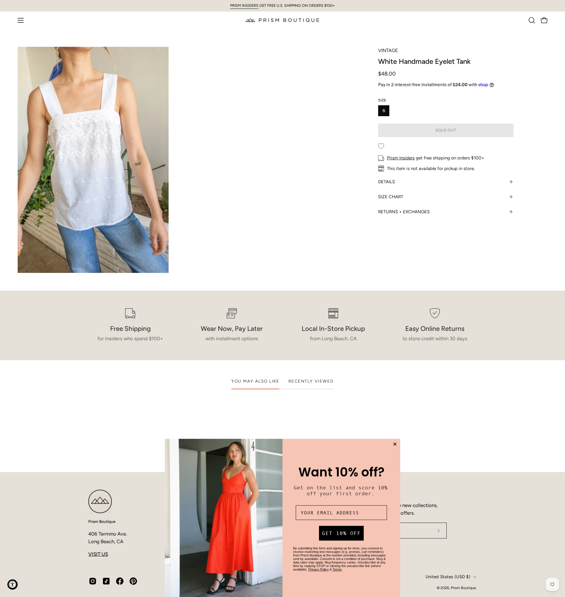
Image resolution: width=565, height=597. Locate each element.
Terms (337, 569)
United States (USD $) (448, 576)
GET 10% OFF (341, 533)
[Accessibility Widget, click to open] (12, 584)
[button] (532, 20)
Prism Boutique (101, 521)
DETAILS (386, 181)
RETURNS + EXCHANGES (404, 211)
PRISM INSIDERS (244, 5)
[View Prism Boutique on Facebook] (119, 581)
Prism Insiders (401, 158)
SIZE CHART (390, 196)
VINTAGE (388, 50)
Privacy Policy (318, 569)
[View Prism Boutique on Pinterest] (133, 581)
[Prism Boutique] (282, 20)
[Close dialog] (395, 444)
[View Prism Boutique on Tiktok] (106, 581)
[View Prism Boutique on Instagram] (92, 581)
